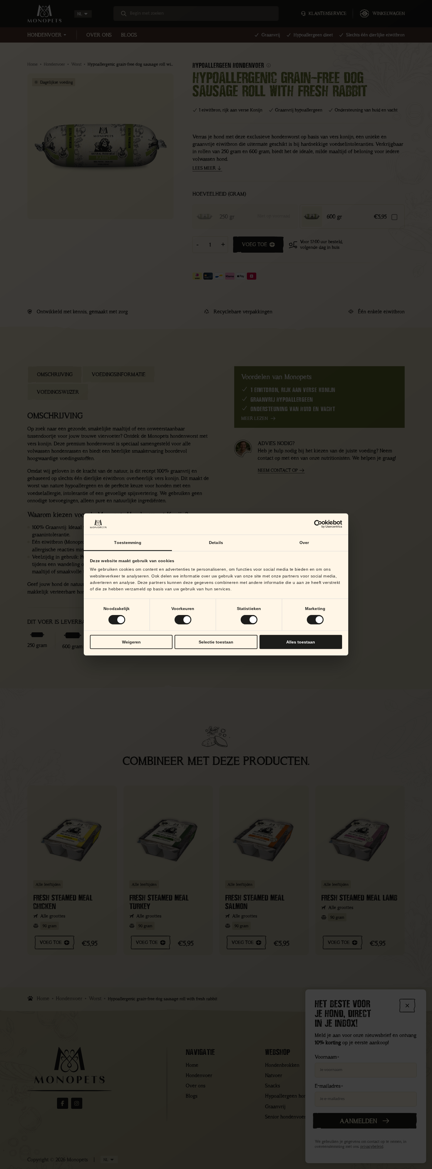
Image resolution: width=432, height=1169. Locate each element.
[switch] (183, 619)
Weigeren (131, 642)
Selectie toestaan (216, 642)
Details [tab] (216, 542)
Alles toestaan (300, 642)
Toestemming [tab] (127, 542)
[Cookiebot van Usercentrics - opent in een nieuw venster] (316, 524)
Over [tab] (304, 542)
